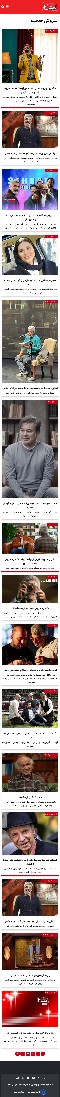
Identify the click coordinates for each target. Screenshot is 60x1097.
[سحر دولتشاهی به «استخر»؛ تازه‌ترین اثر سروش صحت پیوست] (30, 255)
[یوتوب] (26, 1078)
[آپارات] (16, 1078)
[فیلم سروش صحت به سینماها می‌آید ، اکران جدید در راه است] (30, 708)
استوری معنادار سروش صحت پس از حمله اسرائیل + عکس (30, 388)
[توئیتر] (21, 1078)
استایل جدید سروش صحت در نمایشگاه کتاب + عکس (30, 921)
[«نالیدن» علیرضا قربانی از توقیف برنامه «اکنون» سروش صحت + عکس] (30, 538)
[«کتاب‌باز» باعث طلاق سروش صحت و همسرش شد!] (30, 1009)
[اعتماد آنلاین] (50, 7)
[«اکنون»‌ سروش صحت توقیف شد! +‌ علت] (30, 589)
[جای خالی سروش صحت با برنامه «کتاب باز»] (30, 951)
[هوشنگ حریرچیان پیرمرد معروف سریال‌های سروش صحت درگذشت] (30, 833)
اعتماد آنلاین (18, 1085)
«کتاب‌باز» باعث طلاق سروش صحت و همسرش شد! (30, 1033)
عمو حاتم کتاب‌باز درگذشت (30, 797)
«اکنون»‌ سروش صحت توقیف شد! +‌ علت (30, 608)
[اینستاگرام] (37, 1078)
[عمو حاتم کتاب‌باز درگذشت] (30, 772)
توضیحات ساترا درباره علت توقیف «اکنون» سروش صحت (30, 670)
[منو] (7, 6)
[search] (2, 6)
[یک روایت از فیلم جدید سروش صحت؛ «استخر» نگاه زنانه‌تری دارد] (30, 189)
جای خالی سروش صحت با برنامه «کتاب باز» (30, 975)
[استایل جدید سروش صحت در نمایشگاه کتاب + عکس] (30, 897)
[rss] (43, 1078)
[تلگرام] (32, 1078)
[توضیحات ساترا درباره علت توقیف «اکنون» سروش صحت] (30, 644)
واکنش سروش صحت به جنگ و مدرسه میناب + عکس (30, 153)
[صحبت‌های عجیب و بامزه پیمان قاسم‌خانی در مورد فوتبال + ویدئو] (30, 449)
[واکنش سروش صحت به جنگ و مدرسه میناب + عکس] (30, 129)
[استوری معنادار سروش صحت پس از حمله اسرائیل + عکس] (30, 341)
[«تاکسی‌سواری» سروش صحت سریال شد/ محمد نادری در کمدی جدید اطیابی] (30, 56)
